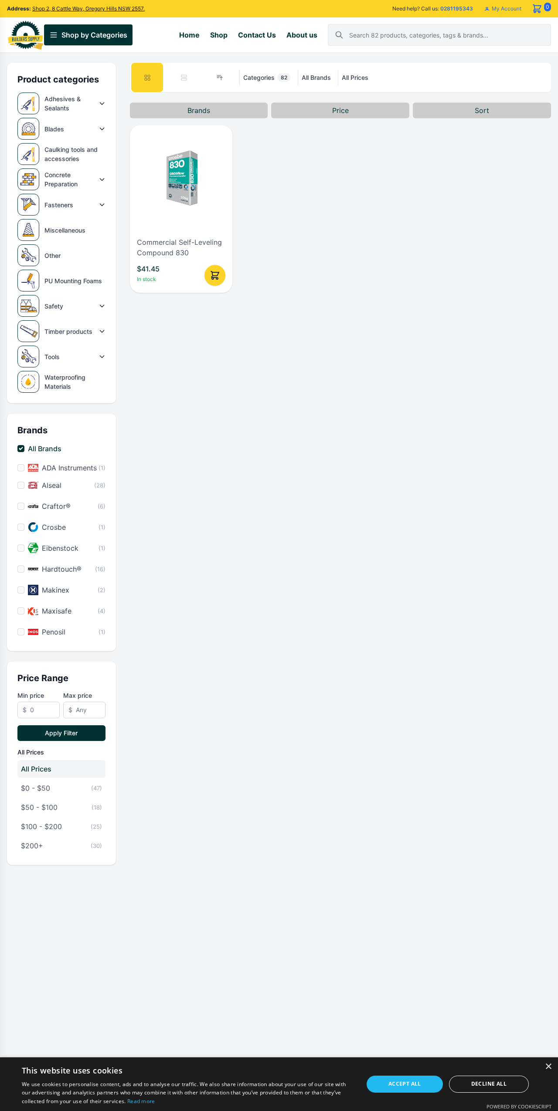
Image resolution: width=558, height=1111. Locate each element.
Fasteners (58, 205)
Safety (53, 306)
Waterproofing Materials (64, 382)
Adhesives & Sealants (62, 103)
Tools (52, 356)
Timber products (68, 331)
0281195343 (456, 8)
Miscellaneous (64, 230)
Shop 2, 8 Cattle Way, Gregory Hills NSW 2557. (88, 8)
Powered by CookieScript (519, 1106)
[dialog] (279, 1084)
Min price (30, 695)
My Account (505, 8)
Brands (198, 110)
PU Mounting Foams (73, 281)
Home (189, 35)
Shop (219, 35)
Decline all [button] (489, 1083)
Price (340, 110)
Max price (77, 695)
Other (52, 255)
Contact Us (257, 35)
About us (301, 35)
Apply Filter (61, 733)
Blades (54, 129)
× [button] (548, 1066)
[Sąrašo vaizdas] (184, 77)
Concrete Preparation (61, 179)
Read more (141, 1101)
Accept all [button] (404, 1083)
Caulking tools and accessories (71, 154)
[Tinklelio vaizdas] (147, 77)
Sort (482, 110)
